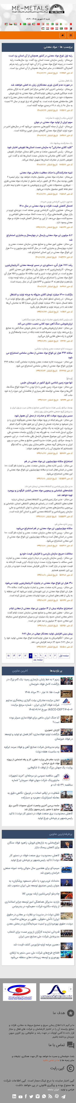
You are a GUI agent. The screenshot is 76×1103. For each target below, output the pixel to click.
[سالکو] (56, 992)
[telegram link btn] (63, 1097)
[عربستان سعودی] (61, 28)
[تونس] (66, 28)
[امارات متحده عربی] (43, 28)
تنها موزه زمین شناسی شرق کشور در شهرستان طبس (46, 383)
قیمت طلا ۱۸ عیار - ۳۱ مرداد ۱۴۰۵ (42, 692)
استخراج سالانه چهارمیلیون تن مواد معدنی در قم (48, 461)
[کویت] (33, 23)
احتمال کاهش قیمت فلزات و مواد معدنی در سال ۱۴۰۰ (45, 206)
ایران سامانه (53, 1090)
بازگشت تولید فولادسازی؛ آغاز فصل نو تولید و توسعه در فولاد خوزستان (39, 736)
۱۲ (25, 656)
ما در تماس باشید (51, 1060)
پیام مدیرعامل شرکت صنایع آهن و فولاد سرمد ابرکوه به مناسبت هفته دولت (31, 749)
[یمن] (47, 28)
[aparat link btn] (57, 1096)
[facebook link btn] (26, 1097)
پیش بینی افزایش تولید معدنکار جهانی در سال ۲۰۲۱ (47, 634)
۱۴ (14, 656)
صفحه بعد (38, 660)
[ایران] (47, 23)
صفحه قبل (64, 656)
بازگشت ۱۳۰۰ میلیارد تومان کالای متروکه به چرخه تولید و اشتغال (41, 295)
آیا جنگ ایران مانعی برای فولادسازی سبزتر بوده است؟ (34, 720)
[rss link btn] (50, 1097)
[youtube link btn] (20, 1097)
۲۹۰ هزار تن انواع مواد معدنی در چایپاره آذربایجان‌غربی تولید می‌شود (38, 583)
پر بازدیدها (56, 671)
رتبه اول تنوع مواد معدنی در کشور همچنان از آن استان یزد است (40, 56)
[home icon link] (63, 35)
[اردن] (6, 23)
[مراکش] (38, 23)
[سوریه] (56, 28)
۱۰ (36, 656)
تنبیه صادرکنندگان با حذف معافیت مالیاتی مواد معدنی (46, 173)
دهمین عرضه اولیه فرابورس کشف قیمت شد (36, 945)
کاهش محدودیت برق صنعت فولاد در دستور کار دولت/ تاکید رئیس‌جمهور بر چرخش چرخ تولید (41, 815)
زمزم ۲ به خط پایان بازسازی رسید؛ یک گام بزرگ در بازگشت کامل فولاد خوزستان (33, 681)
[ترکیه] (52, 28)
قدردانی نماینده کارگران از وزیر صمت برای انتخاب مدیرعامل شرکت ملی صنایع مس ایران (33, 934)
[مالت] (20, 23)
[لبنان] (43, 23)
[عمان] (10, 23)
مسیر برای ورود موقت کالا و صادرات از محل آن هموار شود (43, 416)
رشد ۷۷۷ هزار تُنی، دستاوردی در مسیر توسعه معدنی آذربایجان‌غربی (38, 265)
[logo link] (38, 12)
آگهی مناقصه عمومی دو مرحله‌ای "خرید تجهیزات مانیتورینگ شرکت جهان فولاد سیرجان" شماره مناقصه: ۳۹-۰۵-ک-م (41, 780)
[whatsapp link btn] (44, 1097)
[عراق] (29, 23)
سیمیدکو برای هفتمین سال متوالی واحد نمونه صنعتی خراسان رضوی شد (31, 870)
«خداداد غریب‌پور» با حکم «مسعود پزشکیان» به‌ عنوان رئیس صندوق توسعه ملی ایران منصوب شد (33, 883)
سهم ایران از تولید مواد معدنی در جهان (53, 122)
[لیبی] (24, 23)
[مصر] (56, 23)
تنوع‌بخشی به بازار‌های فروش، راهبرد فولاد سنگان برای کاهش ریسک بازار (33, 845)
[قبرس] (66, 23)
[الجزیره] (61, 23)
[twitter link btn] (31, 1097)
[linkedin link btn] (14, 1097)
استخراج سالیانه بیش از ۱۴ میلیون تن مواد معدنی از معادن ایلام (40, 608)
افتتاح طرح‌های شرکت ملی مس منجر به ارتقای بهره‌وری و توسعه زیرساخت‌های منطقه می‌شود (34, 955)
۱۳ (20, 656)
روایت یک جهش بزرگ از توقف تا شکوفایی (50, 767)
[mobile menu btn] (71, 35)
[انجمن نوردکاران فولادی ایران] (19, 992)
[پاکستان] (52, 23)
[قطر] (70, 28)
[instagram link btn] (38, 1097)
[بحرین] (70, 23)
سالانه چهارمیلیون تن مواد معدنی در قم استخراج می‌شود (44, 528)
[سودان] (15, 23)
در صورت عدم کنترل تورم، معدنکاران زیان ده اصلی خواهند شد (41, 85)
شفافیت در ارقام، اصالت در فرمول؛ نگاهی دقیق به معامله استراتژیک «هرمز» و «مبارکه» (33, 795)
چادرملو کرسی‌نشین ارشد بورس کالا (40, 894)
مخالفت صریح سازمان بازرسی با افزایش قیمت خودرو (46, 554)
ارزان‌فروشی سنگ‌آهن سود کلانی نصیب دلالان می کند (45, 324)
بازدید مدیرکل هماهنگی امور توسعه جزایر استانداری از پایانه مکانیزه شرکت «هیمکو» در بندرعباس (32, 904)
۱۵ (8, 656)
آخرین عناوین (20, 671)
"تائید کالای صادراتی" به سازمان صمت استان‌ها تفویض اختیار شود (39, 147)
